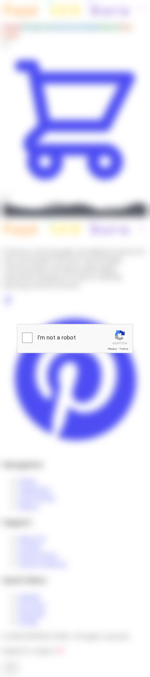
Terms (123, 349)
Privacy (112, 349)
